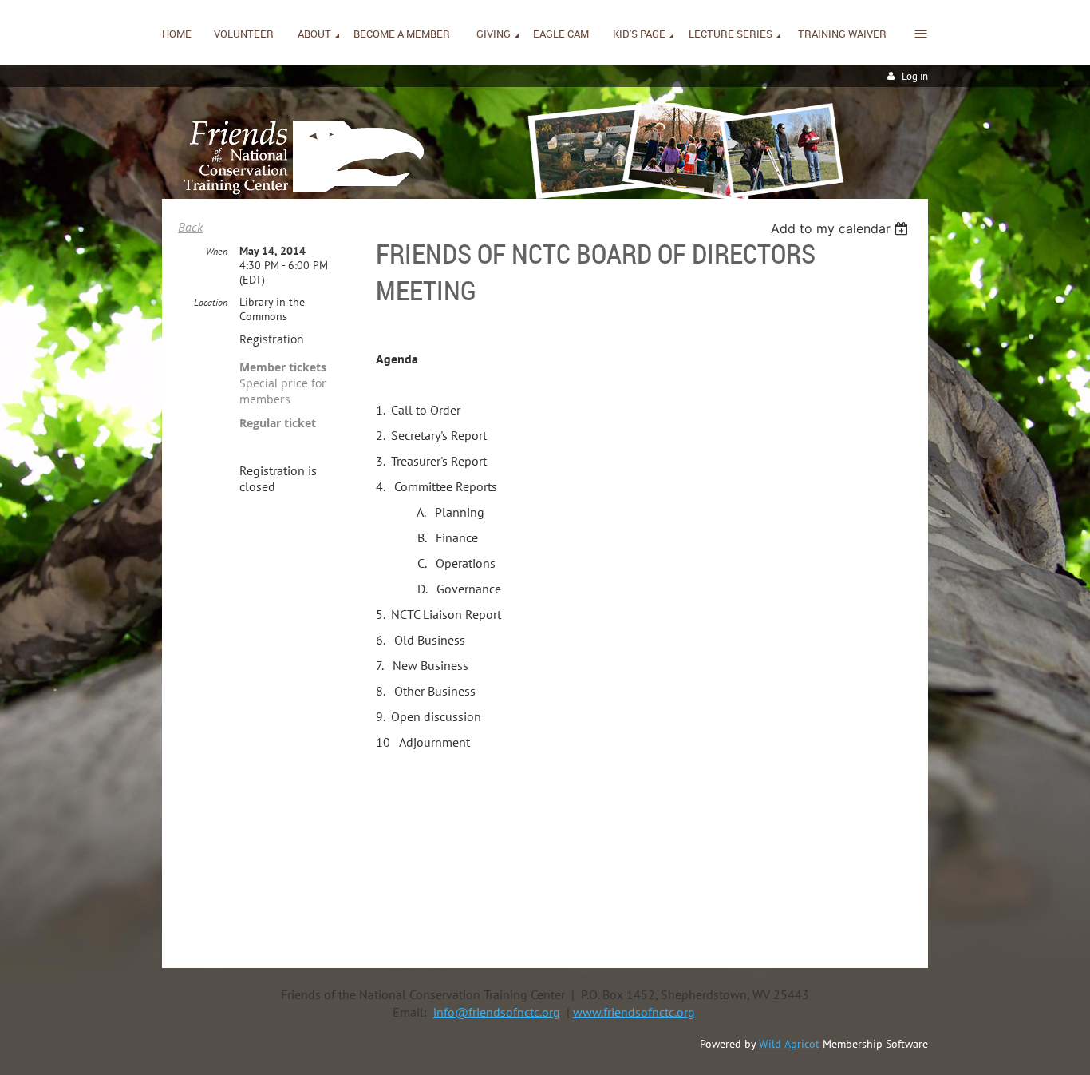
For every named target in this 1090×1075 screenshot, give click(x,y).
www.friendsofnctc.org (634, 1012)
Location (210, 302)
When (216, 251)
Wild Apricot (789, 1044)
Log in (915, 76)
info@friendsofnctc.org (496, 1012)
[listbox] (841, 228)
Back (190, 227)
